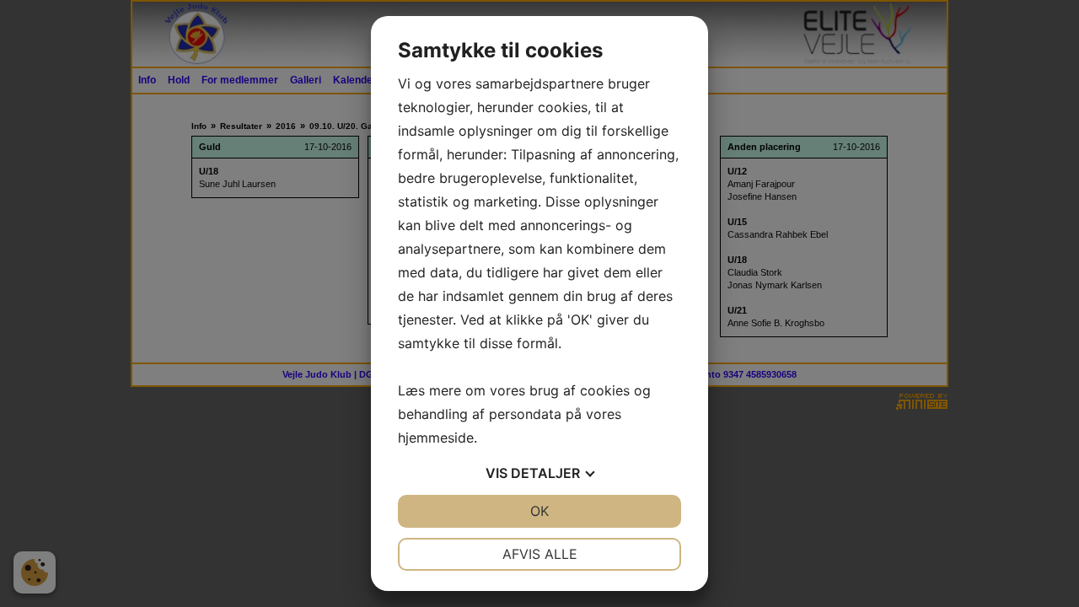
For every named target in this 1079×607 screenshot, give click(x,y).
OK (539, 510)
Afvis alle (539, 553)
